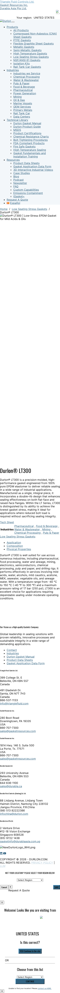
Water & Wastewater (26, 80)
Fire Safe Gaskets (24, 146)
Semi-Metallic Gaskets (27, 50)
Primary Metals (22, 110)
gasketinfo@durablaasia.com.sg (20, 841)
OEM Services (22, 106)
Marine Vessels (22, 103)
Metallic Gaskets (23, 47)
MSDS (17, 130)
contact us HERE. (45, 988)
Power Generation (24, 93)
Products (12, 27)
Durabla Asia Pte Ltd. (13, 8)
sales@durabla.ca (11, 786)
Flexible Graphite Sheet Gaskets (33, 43)
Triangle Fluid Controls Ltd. (17, 1)
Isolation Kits (21, 63)
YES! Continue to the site (30, 951)
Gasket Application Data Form (32, 166)
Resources (13, 159)
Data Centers (21, 116)
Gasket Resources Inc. (14, 5)
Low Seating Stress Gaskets (31, 56)
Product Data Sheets (26, 163)
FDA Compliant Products (28, 143)
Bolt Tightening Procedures (30, 140)
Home (4, 209)
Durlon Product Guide (27, 126)
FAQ (15, 186)
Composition (15, 545)
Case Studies (21, 173)
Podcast (18, 179)
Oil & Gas (19, 100)
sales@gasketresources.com (18, 731)
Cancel (4, 887)
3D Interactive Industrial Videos (33, 169)
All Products (21, 30)
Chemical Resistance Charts (31, 136)
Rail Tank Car (21, 113)
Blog (16, 176)
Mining (17, 96)
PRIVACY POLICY (42, 862)
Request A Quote (17, 199)
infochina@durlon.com (14, 813)
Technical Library (17, 120)
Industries (13, 70)
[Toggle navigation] (13, 21)
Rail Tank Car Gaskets (27, 66)
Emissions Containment (28, 193)
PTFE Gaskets (22, 40)
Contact (12, 650)
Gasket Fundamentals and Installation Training (29, 154)
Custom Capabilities (26, 189)
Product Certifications (27, 133)
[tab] (33, 542)
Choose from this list (30, 969)
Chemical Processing (26, 76)
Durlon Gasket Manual (27, 123)
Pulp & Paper (21, 83)
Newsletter (20, 183)
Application (14, 542)
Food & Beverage (24, 86)
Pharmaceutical (23, 90)
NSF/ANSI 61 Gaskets (26, 60)
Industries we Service (26, 73)
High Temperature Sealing (29, 149)
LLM (2, 866)
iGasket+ (19, 196)
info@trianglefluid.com (14, 703)
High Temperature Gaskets (30, 53)
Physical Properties (19, 549)
